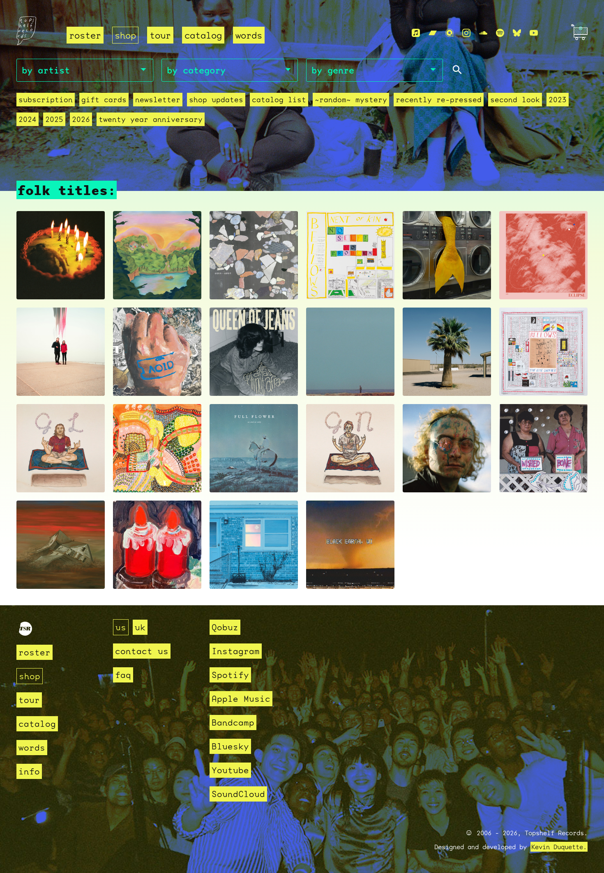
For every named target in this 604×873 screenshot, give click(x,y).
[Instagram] (466, 33)
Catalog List (279, 99)
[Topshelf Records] (25, 632)
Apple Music (241, 698)
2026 (81, 119)
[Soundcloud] (483, 33)
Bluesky (230, 746)
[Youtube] (534, 33)
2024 (27, 119)
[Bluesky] (517, 33)
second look (515, 99)
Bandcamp (233, 722)
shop (125, 35)
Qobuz (225, 627)
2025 (54, 119)
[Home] (36, 33)
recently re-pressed (439, 99)
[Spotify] (500, 33)
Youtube (230, 770)
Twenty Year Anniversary (151, 119)
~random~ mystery (351, 99)
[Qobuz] (449, 33)
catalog (203, 35)
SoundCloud (238, 793)
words (248, 35)
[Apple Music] (416, 33)
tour (160, 35)
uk (140, 627)
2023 (558, 99)
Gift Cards (104, 99)
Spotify (230, 674)
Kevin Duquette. (559, 847)
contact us (141, 651)
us (120, 627)
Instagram (236, 651)
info (29, 771)
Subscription (45, 99)
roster (85, 35)
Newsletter (157, 99)
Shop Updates (216, 99)
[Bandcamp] (433, 33)
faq (123, 674)
